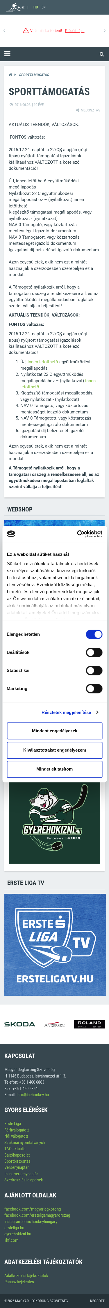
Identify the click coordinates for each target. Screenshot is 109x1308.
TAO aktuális (15, 1148)
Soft (97, 1301)
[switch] (94, 652)
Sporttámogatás (34, 75)
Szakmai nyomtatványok (24, 1142)
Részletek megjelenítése (66, 712)
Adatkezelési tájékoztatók (26, 1275)
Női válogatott (16, 1136)
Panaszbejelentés (19, 1281)
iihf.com (11, 1240)
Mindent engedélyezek (54, 730)
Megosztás (90, 110)
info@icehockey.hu (33, 1094)
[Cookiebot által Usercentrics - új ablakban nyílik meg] (77, 534)
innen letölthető (43, 361)
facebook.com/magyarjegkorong (32, 1209)
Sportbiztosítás (17, 1161)
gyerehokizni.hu (17, 1234)
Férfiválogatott (16, 1130)
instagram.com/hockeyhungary (30, 1221)
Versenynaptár (16, 1167)
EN (44, 7)
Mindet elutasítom (54, 768)
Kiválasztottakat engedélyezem (54, 750)
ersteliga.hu (14, 1227)
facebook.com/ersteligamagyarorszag (37, 1215)
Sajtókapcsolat (17, 1155)
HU (35, 7)
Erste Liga (12, 1123)
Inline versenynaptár (21, 1173)
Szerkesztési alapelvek (23, 1180)
